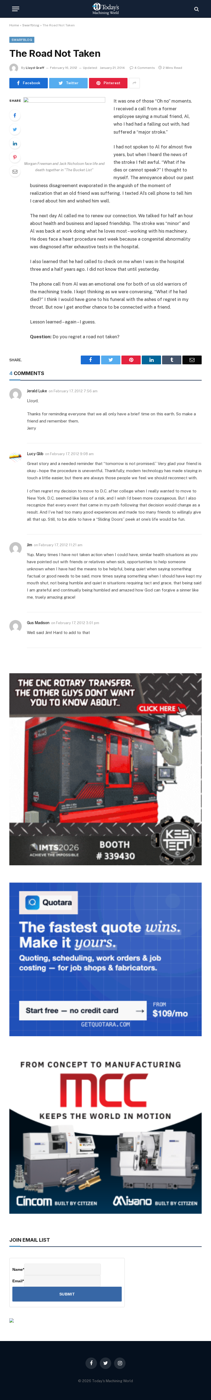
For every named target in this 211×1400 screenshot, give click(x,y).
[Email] (14, 171)
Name (18, 1269)
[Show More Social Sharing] (134, 83)
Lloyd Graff (35, 68)
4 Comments (144, 68)
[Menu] (15, 9)
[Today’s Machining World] (105, 9)
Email (18, 1281)
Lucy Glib (35, 454)
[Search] (196, 9)
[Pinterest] (14, 157)
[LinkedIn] (14, 143)
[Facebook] (14, 115)
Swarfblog (30, 25)
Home (14, 25)
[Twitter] (14, 129)
